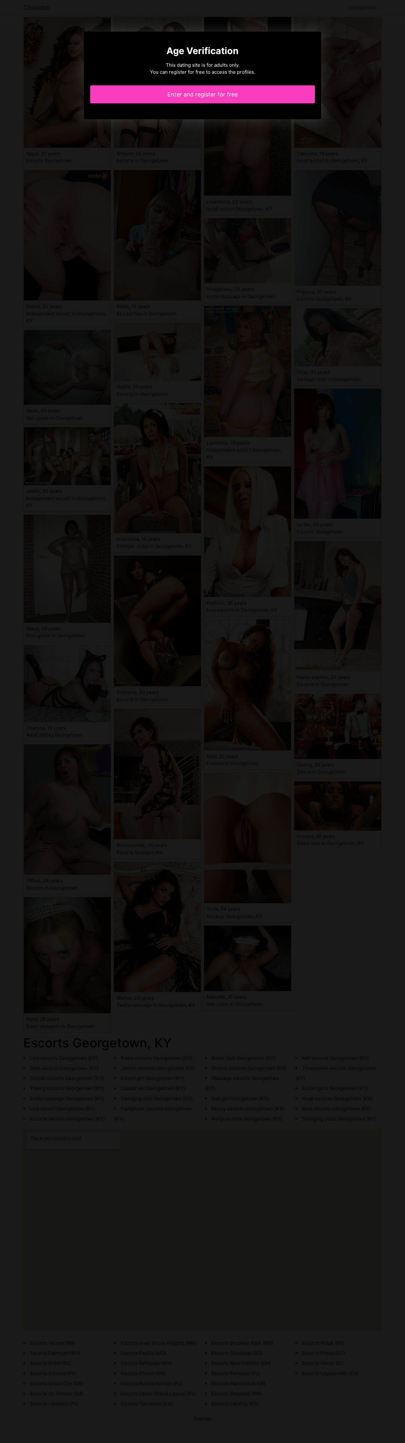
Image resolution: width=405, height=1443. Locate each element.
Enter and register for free (202, 94)
